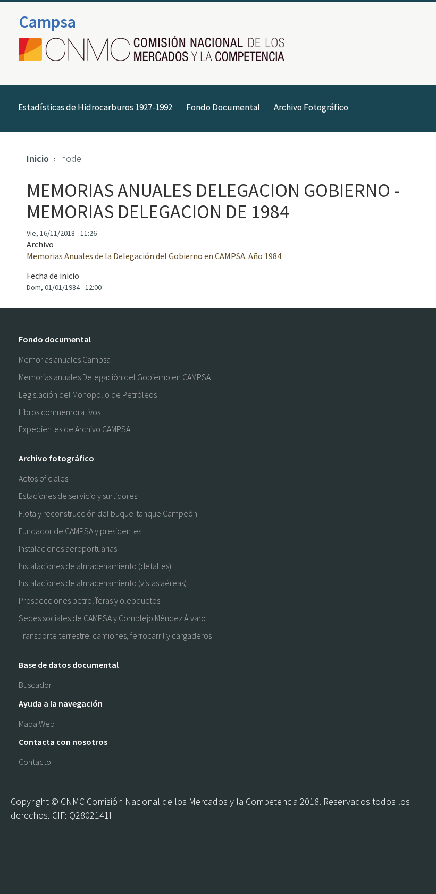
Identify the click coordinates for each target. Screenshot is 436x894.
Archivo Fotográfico (311, 107)
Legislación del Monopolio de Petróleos (88, 394)
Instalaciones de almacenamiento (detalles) (95, 566)
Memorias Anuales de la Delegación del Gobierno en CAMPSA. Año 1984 (154, 256)
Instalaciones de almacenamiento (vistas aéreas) (103, 583)
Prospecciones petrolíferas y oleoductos (89, 600)
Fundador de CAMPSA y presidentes (80, 531)
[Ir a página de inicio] (155, 49)
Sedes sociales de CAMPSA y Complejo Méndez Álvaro (112, 618)
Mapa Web (37, 723)
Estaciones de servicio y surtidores (78, 496)
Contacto (35, 762)
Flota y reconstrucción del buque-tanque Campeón (108, 513)
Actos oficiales (43, 478)
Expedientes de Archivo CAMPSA (74, 429)
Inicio (38, 158)
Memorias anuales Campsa (65, 359)
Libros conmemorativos (59, 412)
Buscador (35, 685)
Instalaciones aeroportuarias (68, 548)
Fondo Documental (223, 107)
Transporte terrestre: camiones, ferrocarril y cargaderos (115, 635)
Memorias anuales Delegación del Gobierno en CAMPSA (115, 377)
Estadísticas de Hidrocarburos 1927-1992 (95, 107)
